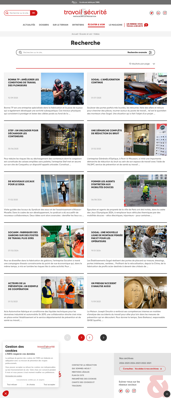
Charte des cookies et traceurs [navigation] (83, 384)
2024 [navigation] (132, 363)
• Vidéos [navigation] (96, 34)
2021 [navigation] (149, 363)
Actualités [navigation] (29, 25)
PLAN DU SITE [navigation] (78, 375)
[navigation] (85, 2)
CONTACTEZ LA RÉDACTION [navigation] (84, 365)
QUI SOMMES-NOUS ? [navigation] (81, 368)
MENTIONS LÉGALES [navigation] (81, 372)
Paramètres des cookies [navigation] (84, 379)
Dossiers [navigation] (44, 25)
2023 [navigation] (138, 363)
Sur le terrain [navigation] (60, 25)
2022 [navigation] (143, 363)
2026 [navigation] (121, 363)
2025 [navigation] (127, 363)
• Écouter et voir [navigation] (85, 34)
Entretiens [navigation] (78, 25)
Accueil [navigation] (75, 34)
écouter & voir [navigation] (96, 24)
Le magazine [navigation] (115, 25)
